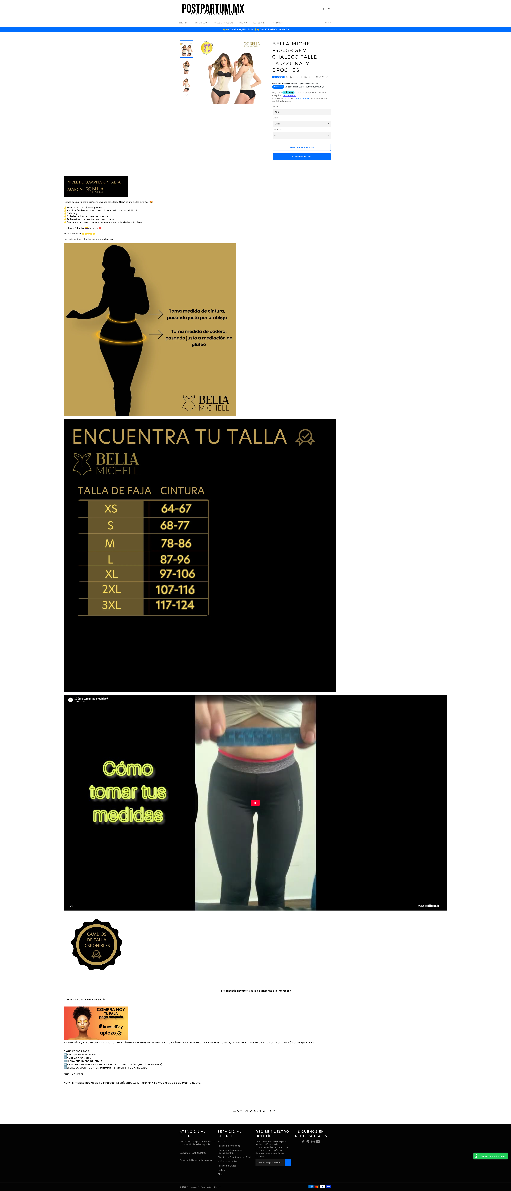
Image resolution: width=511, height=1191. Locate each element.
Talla (275, 106)
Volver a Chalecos (257, 1111)
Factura (221, 1170)
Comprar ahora (301, 156)
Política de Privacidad (229, 1145)
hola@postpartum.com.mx (200, 1160)
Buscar (221, 1141)
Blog (220, 1174)
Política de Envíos (227, 1165)
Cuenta (328, 23)
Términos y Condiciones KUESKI (234, 1157)
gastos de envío (302, 98)
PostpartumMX (193, 1187)
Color (275, 118)
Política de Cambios (228, 1161)
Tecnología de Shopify (210, 1187)
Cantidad (277, 129)
